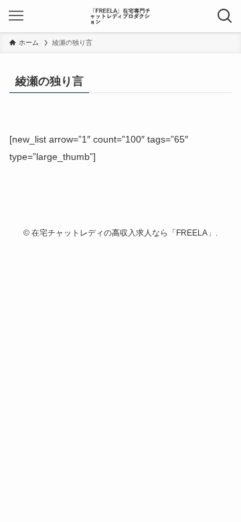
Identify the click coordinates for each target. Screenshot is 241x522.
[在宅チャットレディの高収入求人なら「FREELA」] (120, 16)
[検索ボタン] (225, 16)
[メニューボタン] (16, 16)
